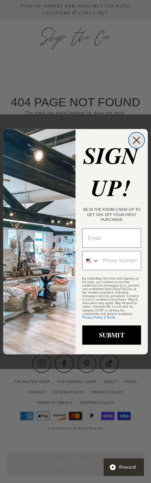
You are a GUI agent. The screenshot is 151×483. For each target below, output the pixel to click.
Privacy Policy (92, 317)
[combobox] (91, 260)
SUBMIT (111, 335)
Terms (111, 317)
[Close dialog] (137, 140)
